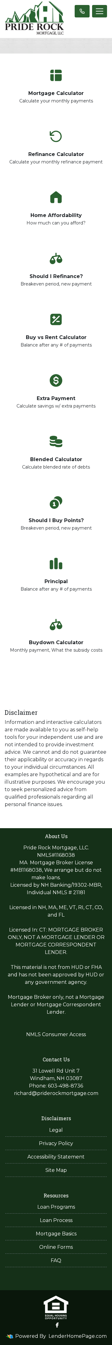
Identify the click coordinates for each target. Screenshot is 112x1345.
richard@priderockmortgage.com (56, 1093)
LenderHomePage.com (78, 1336)
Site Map (56, 1170)
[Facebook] (57, 1325)
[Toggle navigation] (99, 11)
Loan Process (56, 1220)
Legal (56, 1130)
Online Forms (56, 1247)
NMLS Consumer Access (56, 1034)
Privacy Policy (56, 1143)
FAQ (56, 1260)
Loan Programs (56, 1207)
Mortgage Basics (56, 1234)
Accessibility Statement (56, 1157)
